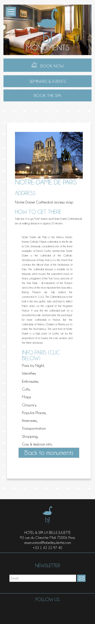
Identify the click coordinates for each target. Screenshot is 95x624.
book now (52, 66)
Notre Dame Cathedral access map (44, 202)
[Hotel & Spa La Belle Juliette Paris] (47, 26)
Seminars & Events (47, 81)
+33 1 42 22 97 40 (47, 548)
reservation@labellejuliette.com (47, 543)
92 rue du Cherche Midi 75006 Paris (47, 538)
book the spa (47, 95)
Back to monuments (48, 452)
